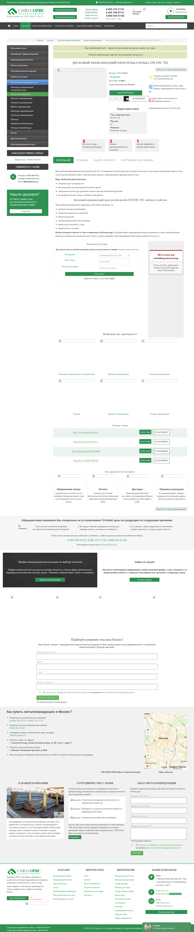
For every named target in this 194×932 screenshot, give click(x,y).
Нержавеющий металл (62, 879)
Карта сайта (120, 895)
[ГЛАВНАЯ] (9, 26)
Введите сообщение (141, 826)
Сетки (55, 887)
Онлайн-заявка (151, 2)
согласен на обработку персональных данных (66, 692)
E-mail (39, 672)
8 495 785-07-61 (115, 12)
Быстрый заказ (176, 17)
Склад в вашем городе (124, 891)
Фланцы (76, 414)
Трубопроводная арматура (64, 891)
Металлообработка (92, 883)
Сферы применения (123, 918)
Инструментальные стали (64, 895)
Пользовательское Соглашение (123, 901)
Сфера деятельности (46, 651)
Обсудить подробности (47, 697)
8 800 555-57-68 (115, 15)
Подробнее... (74, 837)
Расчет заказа (91, 9)
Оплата (169, 2)
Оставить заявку (144, 579)
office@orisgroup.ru (123, 2)
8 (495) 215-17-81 (35, 720)
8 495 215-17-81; (97, 540)
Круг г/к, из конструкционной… (85, 432)
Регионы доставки (122, 887)
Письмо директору (166, 912)
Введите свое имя (140, 795)
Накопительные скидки (94, 891)
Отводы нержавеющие (159, 414)
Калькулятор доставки (65, 17)
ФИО (39, 662)
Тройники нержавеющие (159, 374)
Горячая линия (121, 914)
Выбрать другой (91, 18)
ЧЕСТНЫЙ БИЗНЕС (137, 13)
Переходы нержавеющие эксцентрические (77, 374)
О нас (86, 876)
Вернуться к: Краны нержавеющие (171, 69)
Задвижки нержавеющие (118, 414)
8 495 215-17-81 (115, 9)
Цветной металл (60, 883)
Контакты (177, 2)
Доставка (161, 2)
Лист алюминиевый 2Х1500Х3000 (86, 451)
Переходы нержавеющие (118, 374)
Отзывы (82, 160)
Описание (63, 160)
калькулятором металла (128, 249)
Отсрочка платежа (92, 887)
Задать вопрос (104, 160)
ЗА (133, 9)
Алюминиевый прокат (62, 876)
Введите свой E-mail (140, 805)
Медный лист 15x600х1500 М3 (27, 159)
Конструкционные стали (63, 899)
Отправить (137, 853)
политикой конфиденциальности (119, 692)
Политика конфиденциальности (124, 908)
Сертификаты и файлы (137, 160)
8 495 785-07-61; (77, 540)
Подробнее (26, 211)
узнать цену (145, 432)
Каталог (87, 879)
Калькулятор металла (65, 10)
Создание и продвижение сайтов (21, 927)
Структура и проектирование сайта (21, 930)
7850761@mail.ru (106, 2)
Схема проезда (91, 12)
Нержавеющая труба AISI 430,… (86, 441)
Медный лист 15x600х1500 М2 (85, 460)
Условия (164, 767)
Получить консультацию (50, 579)
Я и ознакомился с (89, 692)
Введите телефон (45, 682)
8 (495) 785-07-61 (18, 720)
